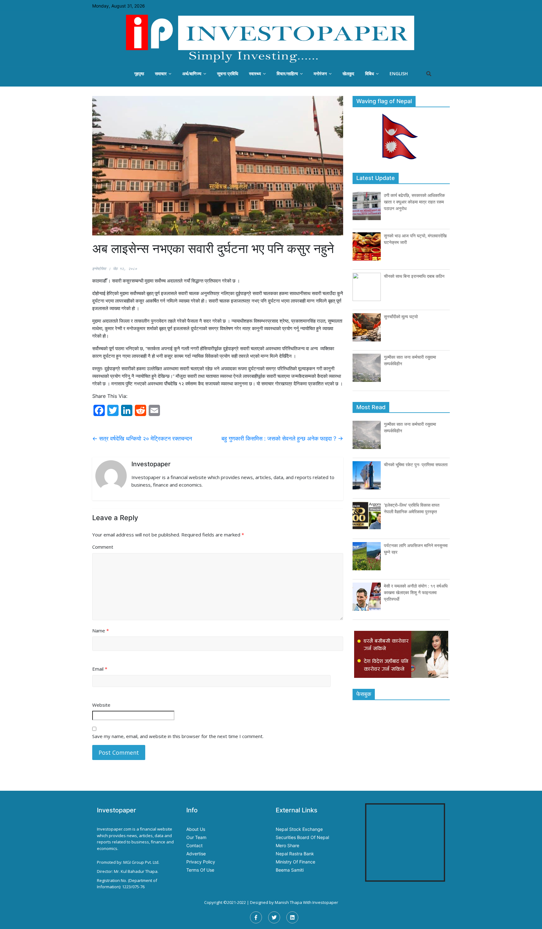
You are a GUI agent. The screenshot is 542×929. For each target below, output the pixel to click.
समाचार (161, 74)
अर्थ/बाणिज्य (191, 74)
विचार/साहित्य (287, 74)
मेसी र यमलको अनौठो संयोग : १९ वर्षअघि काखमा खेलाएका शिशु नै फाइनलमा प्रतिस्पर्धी (416, 592)
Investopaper (325, 902)
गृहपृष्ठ (139, 74)
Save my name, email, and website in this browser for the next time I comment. (177, 736)
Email (99, 669)
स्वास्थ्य (255, 74)
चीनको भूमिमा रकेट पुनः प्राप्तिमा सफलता (416, 464)
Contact (194, 845)
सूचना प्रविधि (227, 74)
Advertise (196, 853)
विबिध (369, 74)
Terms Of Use (200, 870)
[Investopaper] (271, 38)
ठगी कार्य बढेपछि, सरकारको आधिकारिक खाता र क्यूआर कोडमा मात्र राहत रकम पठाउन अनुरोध (414, 202)
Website (101, 705)
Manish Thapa (288, 902)
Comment (102, 547)
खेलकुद (348, 74)
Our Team (196, 837)
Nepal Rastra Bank (295, 853)
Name (100, 630)
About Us (195, 829)
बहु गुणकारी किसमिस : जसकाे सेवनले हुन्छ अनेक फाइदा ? (282, 438)
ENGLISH (399, 74)
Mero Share (287, 845)
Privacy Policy (200, 861)
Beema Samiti (290, 870)
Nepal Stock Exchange (299, 829)
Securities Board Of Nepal (302, 837)
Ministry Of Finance (295, 861)
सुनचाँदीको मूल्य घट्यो (401, 316)
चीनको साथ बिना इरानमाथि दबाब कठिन (414, 276)
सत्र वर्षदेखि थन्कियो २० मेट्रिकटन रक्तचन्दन (142, 438)
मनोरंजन (320, 74)
